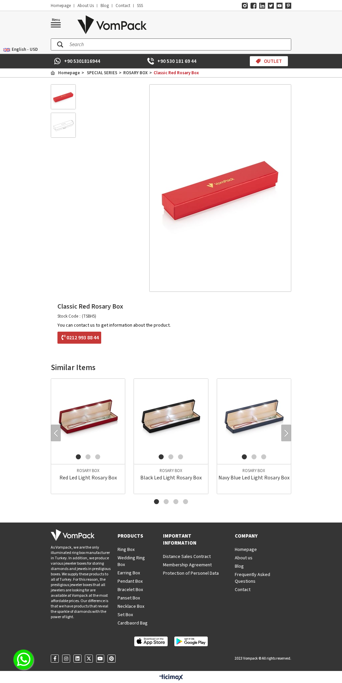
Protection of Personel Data (191, 573)
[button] (78, 456)
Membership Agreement (187, 565)
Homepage (61, 6)
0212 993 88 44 (82, 337)
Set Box (125, 614)
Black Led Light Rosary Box (171, 477)
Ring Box (126, 549)
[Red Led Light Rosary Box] (88, 416)
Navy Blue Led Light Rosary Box (254, 477)
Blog (105, 6)
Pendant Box (130, 581)
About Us (85, 6)
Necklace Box (131, 606)
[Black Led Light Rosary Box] (171, 416)
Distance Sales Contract (187, 556)
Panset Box (129, 598)
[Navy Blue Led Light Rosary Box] (254, 416)
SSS (140, 6)
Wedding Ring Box (131, 561)
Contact (123, 6)
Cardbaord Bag (133, 623)
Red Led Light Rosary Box (88, 477)
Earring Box (129, 573)
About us (243, 558)
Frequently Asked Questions (252, 578)
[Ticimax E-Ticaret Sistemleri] (171, 677)
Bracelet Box (130, 589)
